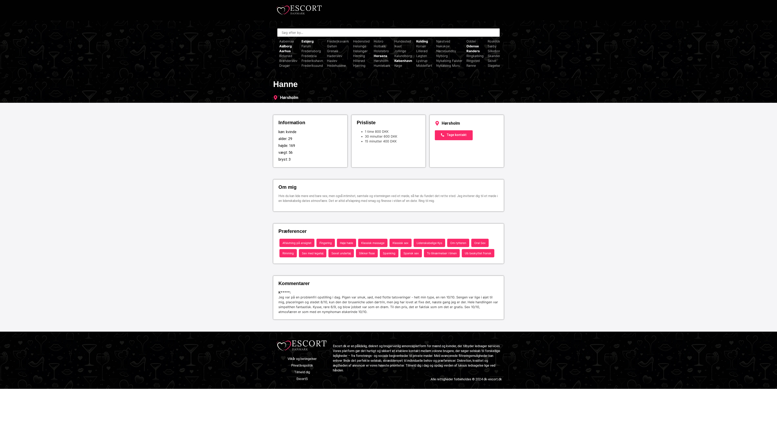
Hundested (402, 41)
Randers (473, 51)
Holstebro (381, 51)
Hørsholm (381, 61)
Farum (306, 46)
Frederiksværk (338, 41)
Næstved (443, 41)
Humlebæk (382, 66)
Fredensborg (311, 51)
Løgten (421, 56)
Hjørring (359, 66)
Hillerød (359, 61)
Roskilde (494, 41)
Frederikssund (312, 66)
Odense (472, 46)
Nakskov (443, 46)
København (403, 61)
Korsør (421, 46)
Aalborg (285, 46)
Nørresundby (446, 51)
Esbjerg (307, 41)
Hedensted (361, 41)
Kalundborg (403, 56)
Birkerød (285, 56)
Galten (332, 46)
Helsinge (359, 46)
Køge (398, 66)
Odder (471, 41)
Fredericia (309, 56)
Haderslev (334, 56)
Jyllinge (400, 51)
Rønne (471, 66)
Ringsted (473, 61)
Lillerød (422, 51)
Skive (492, 61)
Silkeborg (495, 51)
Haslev (332, 61)
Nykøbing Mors (448, 66)
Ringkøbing (475, 56)
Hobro (378, 41)
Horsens (380, 56)
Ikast (398, 46)
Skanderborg (497, 56)
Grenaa (332, 51)
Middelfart (424, 66)
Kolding (422, 41)
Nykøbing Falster (449, 61)
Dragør (284, 66)
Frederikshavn (312, 61)
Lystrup (422, 61)
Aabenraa (286, 41)
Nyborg (442, 56)
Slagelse (494, 66)
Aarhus (285, 51)
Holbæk (380, 46)
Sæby (492, 46)
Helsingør (360, 51)
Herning (359, 56)
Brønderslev (288, 61)
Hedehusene (336, 66)
